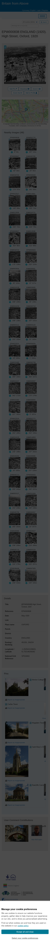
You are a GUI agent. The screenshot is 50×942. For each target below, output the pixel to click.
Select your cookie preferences (25, 938)
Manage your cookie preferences (19, 909)
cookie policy (23, 925)
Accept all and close (24, 931)
